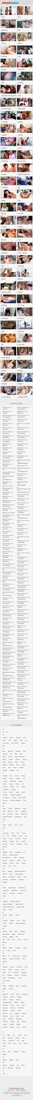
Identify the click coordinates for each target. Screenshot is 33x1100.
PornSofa (20, 475)
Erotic (21, 825)
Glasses (5, 860)
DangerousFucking (7, 675)
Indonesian (23, 890)
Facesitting (5, 833)
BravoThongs (6, 627)
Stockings (5, 1021)
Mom (13, 939)
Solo (11, 1013)
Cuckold (14, 797)
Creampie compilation (15, 795)
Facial (12, 833)
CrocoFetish (21, 504)
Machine (5, 931)
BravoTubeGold (22, 692)
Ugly (4, 1051)
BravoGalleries (21, 409)
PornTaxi (5, 529)
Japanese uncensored (8, 907)
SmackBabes (6, 457)
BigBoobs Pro (6, 715)
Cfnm (24, 778)
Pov (4, 975)
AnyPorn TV (6, 607)
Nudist (24, 947)
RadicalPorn (6, 636)
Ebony (4, 825)
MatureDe (5, 510)
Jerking (10, 909)
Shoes (22, 1002)
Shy (18, 1005)
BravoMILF (20, 457)
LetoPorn (5, 409)
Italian (4, 896)
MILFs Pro (20, 708)
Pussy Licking (6, 980)
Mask (16, 931)
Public (4, 978)
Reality (4, 986)
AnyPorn (20, 546)
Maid (11, 931)
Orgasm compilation (14, 958)
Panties (12, 967)
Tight (23, 1040)
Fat (3, 836)
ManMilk (20, 607)
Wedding (12, 1065)
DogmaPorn (21, 445)
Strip (18, 1021)
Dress (25, 816)
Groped (23, 863)
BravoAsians (21, 696)
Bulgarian (12, 770)
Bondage (11, 765)
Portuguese (24, 972)
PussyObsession (7, 479)
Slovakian (5, 1008)
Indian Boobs (21, 887)
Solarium (5, 1013)
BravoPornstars (7, 615)
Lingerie (5, 926)
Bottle (23, 765)
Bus (18, 770)
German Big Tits (7, 857)
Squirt (4, 1018)
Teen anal (10, 1038)
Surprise (5, 1024)
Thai (23, 1038)
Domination (10, 814)
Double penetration (7, 816)
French (12, 844)
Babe (4, 751)
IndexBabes (21, 558)
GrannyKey (6, 623)
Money (19, 939)
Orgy (23, 958)
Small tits (5, 1010)
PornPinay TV (21, 500)
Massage (22, 931)
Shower (12, 1005)
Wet (18, 1065)
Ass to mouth (14, 743)
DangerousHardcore (23, 463)
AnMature (5, 465)
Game (11, 852)
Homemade (12, 876)
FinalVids (5, 619)
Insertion (5, 893)
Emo (16, 825)
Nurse (8, 950)
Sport (17, 1016)
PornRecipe (6, 632)
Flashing (5, 841)
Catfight (5, 778)
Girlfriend (21, 857)
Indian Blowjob (12, 887)
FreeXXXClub (21, 417)
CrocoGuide (6, 603)
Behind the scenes (20, 756)
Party (26, 967)
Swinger (12, 1027)
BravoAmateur (6, 649)
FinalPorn (5, 695)
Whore (23, 1065)
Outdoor (5, 961)
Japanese (5, 901)
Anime (4, 740)
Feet (8, 836)
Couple (17, 792)
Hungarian (21, 879)
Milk (4, 939)
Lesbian (11, 923)
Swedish (18, 1024)
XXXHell (5, 640)
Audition (23, 743)
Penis (4, 969)
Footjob (23, 841)
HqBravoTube (6, 687)
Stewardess (19, 1018)
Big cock (18, 759)
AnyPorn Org (6, 506)
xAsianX (5, 453)
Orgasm (5, 958)
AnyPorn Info (21, 631)
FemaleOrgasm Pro (23, 471)
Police (23, 969)
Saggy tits (5, 994)
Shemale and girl (7, 1002)
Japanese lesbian (14, 901)
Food (17, 841)
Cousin (23, 792)
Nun (4, 950)
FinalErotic (20, 570)
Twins (4, 1046)
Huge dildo (13, 879)
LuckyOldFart (6, 441)
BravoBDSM (21, 603)
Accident (5, 737)
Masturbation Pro (7, 645)
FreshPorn (20, 534)
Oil (9, 956)
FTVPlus (20, 680)
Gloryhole (12, 860)
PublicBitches (21, 579)
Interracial (20, 893)
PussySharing (21, 700)
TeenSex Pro (21, 429)
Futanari (5, 846)
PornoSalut (20, 688)
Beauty (10, 756)
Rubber (4, 988)
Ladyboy (12, 920)
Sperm (11, 1016)
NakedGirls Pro (7, 502)
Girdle (15, 857)
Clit (23, 784)
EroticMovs (6, 585)
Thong (4, 1040)
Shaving (11, 999)
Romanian (24, 986)
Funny (26, 844)
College (23, 786)
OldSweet (20, 550)
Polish (4, 972)
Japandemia (6, 525)
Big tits (25, 759)
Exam (4, 827)
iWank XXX (21, 639)
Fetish (20, 836)
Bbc (11, 754)
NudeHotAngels (22, 587)
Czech (4, 803)
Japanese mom (19, 904)
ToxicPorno (6, 545)
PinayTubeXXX (7, 573)
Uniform (23, 1051)
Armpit (15, 740)
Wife (4, 1068)
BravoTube (6, 521)
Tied (18, 1040)
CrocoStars (20, 574)
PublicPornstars (7, 653)
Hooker (19, 876)
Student (24, 1021)
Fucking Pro (21, 595)
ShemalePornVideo (22, 518)
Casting (23, 775)
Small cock (21, 1008)
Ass (26, 740)
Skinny (23, 1005)
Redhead (11, 986)
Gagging (5, 852)
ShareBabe (6, 490)
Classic (17, 784)
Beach (4, 756)
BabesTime (20, 413)
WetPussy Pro (6, 666)
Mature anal (21, 934)
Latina (23, 920)
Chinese (20, 781)
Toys (14, 1043)
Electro (10, 825)
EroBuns (5, 483)
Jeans (4, 909)
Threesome (11, 1040)
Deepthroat (17, 808)
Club (17, 786)
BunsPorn (20, 655)
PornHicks (20, 441)
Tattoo (8, 1035)
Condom (13, 789)
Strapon (12, 1021)
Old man (25, 956)
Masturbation (6, 934)
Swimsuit (5, 1027)
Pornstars (15, 972)
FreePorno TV (6, 549)
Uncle (9, 1051)
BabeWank (6, 557)
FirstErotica (21, 508)
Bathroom (5, 754)
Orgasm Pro (21, 583)
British (15, 767)
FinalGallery (21, 664)
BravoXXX (5, 670)
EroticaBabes (21, 651)
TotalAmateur (21, 542)
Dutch (4, 819)
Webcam (5, 1065)
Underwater (16, 1051)
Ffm (26, 836)
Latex (18, 920)
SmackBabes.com (11, 2)
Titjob (4, 1043)
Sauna (17, 994)
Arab (10, 740)
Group (4, 866)
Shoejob (16, 1002)
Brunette (21, 767)
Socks (19, 1010)
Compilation (6, 789)
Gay (24, 852)
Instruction (12, 893)
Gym (9, 866)
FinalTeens (6, 494)
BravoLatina (6, 433)
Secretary (5, 997)
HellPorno (5, 498)
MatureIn (5, 445)
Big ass (5, 759)
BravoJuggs (21, 619)
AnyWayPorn (21, 660)
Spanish (24, 1013)
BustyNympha (21, 437)
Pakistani (5, 967)
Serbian (5, 999)
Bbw (16, 754)
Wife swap (10, 1068)
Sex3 (11, 486)
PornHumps (21, 611)
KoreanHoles (21, 562)
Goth (24, 860)
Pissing (17, 969)
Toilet (9, 1043)
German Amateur (13, 855)
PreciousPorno (6, 589)
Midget (11, 937)
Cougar (11, 792)
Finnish (11, 838)
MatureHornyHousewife (23, 492)
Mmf (8, 939)
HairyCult (5, 577)
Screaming (24, 994)
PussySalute (21, 623)
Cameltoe (5, 775)
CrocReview (6, 537)
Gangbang (17, 852)
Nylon (14, 950)
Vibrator (5, 1059)
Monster (26, 939)
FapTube (5, 413)
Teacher (20, 1035)
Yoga (4, 1073)
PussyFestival (21, 433)
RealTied (5, 449)
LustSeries (5, 661)
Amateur (18, 737)
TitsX (26, 465)
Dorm (17, 814)
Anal (24, 737)
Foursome (5, 844)
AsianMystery (21, 684)
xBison (13, 512)
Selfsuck (19, 997)
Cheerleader (13, 781)
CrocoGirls (20, 712)
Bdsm (21, 754)
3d (7, 732)
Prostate (17, 975)
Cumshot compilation (15, 800)
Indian (4, 887)
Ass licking (6, 743)
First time (17, 838)
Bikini (4, 762)
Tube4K (20, 453)
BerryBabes (6, 437)
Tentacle (17, 1038)
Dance (4, 808)
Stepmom (10, 1018)
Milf (17, 937)
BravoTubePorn (22, 668)
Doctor (17, 811)
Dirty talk (10, 811)
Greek (17, 863)
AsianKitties (6, 541)
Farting (23, 833)
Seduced (12, 997)
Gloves (19, 860)
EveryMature (21, 496)
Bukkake (5, 770)
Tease (25, 1035)
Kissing (4, 915)
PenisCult (5, 421)
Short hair (5, 1005)
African (11, 737)
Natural (4, 947)
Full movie (19, 844)
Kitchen (11, 915)
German (5, 855)
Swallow (12, 1024)
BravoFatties (21, 672)
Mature (13, 934)
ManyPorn (20, 479)
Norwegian (18, 947)
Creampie (5, 795)
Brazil (4, 767)
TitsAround (20, 421)
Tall (3, 1035)
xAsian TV (5, 599)
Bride (9, 767)
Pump (19, 978)
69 (3, 732)
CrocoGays (20, 530)
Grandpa (5, 863)
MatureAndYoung (7, 707)
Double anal (24, 814)
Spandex (17, 1013)
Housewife (5, 879)
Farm (18, 833)
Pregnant (9, 975)
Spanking (5, 1016)
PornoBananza (21, 676)
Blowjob (5, 765)
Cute (24, 800)
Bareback (18, 751)
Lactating (5, 920)
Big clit (11, 759)
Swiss (18, 1027)
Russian (11, 988)
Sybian (24, 1027)
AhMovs (20, 643)
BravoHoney (21, 615)
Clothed (12, 786)
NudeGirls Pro (6, 679)
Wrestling (18, 1068)
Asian (21, 740)
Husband (5, 882)
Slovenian (12, 1008)
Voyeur (17, 1059)
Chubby (5, 784)
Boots (17, 765)
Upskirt (4, 1054)
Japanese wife (20, 907)
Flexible (12, 841)
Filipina (4, 838)
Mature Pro (6, 561)
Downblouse (18, 816)
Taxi (14, 1035)
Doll (4, 814)
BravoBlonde (6, 657)
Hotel (24, 876)
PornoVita (5, 429)
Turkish (26, 1043)
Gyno (14, 866)
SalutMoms (20, 704)
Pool (9, 972)
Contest (5, 792)
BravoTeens (21, 566)
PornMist (5, 533)
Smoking (12, 1010)
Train (20, 1043)
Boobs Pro (5, 425)
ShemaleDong (6, 565)
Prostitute (23, 975)
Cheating (5, 781)
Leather (4, 923)
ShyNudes (20, 526)
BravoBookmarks (7, 595)
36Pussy (20, 627)
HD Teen (5, 874)
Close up (5, 786)
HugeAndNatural (22, 718)
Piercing (10, 969)
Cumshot (5, 800)
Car (11, 775)
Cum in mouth (22, 797)
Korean (17, 915)
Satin (12, 994)
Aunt (4, 745)
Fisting (24, 838)
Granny (11, 863)
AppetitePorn (21, 647)
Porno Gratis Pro (7, 701)
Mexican (5, 937)
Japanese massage (8, 904)
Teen (4, 1038)
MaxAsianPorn (21, 599)
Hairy (4, 871)
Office (4, 956)
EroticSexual (6, 461)
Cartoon (16, 775)
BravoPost (5, 711)
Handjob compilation (20, 871)
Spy (22, 1016)
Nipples (11, 947)
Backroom (10, 751)
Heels (11, 874)
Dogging (23, 811)
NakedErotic (6, 516)
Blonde (22, 762)
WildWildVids (21, 591)
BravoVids (5, 553)
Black (16, 762)
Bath (24, 751)
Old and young (16, 956)
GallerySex (20, 449)
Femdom (14, 836)
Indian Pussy (14, 890)
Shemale (18, 999)
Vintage (11, 1059)
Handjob (10, 871)
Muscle (4, 942)
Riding (17, 986)
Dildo (4, 811)
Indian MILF (6, 890)
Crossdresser (6, 797)
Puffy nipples (11, 978)
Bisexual (10, 762)
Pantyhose (19, 967)
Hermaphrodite (19, 874)
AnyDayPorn (21, 512)
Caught (11, 778)
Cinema (11, 784)
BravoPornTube (7, 683)
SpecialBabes (6, 474)
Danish (10, 808)
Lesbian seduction (20, 923)
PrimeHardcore (7, 417)
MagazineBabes (22, 485)
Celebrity (17, 778)
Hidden (4, 876)
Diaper (24, 808)
